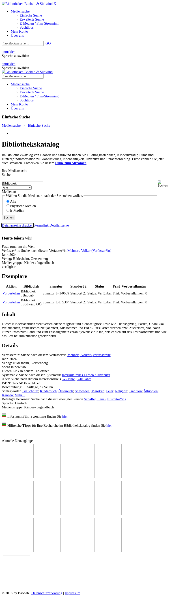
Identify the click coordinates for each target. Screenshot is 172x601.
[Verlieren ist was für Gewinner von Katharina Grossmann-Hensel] (16, 514)
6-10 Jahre (84, 379)
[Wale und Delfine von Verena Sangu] (108, 477)
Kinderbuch (48, 391)
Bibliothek (9, 183)
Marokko (97, 391)
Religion (121, 391)
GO (48, 43)
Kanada (7, 395)
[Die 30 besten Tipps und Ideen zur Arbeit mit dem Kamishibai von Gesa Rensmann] (16, 477)
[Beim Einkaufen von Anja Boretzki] (138, 551)
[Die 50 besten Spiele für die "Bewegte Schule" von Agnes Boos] (47, 551)
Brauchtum (30, 391)
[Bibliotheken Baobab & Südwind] (27, 4)
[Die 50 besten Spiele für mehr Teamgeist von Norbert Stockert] (138, 514)
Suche (6, 175)
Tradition (135, 391)
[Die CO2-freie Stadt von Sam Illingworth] (77, 477)
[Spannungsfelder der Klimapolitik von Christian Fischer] (47, 477)
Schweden (82, 391)
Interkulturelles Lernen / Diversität (86, 375)
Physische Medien (23, 206)
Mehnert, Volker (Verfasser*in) (89, 250)
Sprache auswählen (15, 56)
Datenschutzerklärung (46, 593)
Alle (13, 201)
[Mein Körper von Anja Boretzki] (108, 551)
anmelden (8, 52)
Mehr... (20, 395)
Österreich (65, 391)
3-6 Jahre (68, 379)
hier (64, 416)
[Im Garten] (108, 514)
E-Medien (17, 210)
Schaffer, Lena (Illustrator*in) (105, 399)
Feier (109, 391)
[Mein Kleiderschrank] (16, 588)
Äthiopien (151, 391)
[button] (164, 183)
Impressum (72, 593)
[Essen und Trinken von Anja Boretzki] (77, 551)
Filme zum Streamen (70, 163)
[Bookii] (47, 514)
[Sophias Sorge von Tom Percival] (138, 477)
